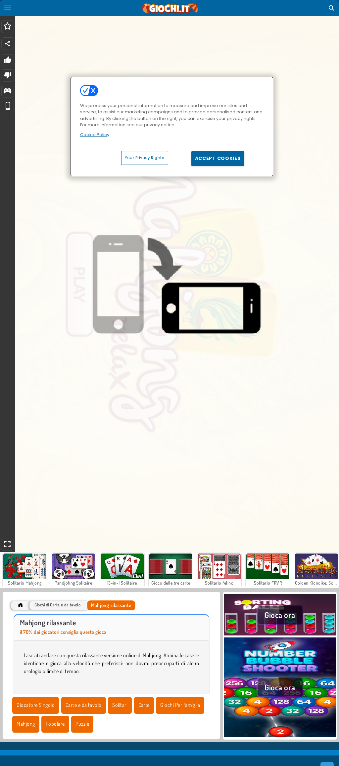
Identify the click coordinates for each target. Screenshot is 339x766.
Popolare (55, 723)
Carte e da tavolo (84, 705)
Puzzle (82, 723)
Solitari (119, 705)
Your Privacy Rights (145, 157)
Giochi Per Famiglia (180, 705)
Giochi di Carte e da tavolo (57, 605)
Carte (144, 705)
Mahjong (26, 723)
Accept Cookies (218, 158)
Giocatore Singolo (36, 705)
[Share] (7, 43)
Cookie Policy (94, 135)
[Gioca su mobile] (8, 107)
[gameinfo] (7, 91)
